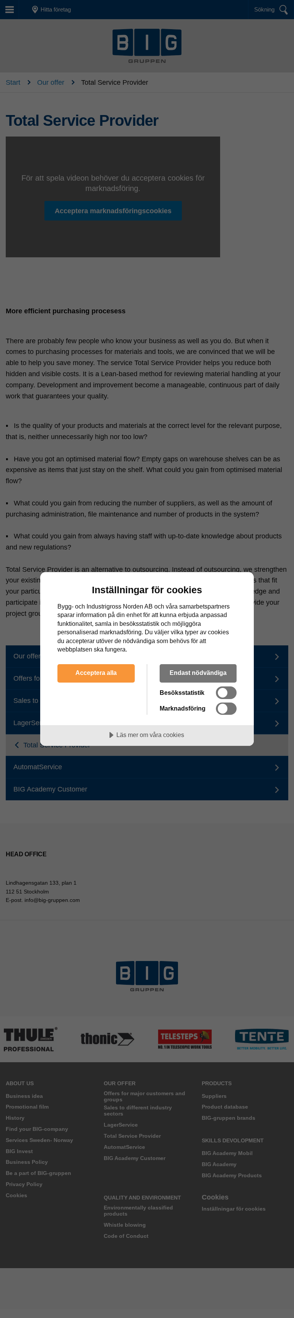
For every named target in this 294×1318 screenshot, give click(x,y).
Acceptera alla (96, 672)
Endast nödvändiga (198, 672)
